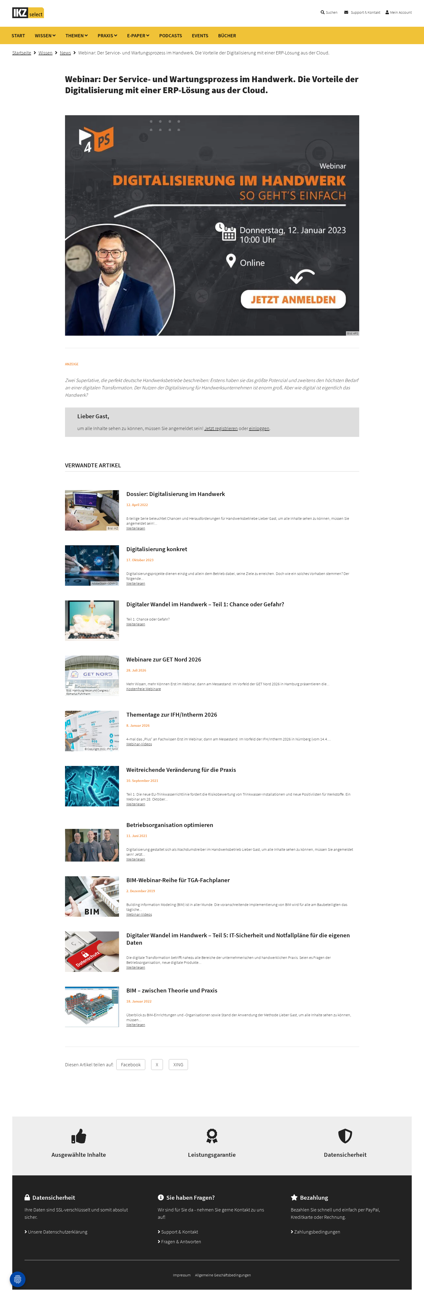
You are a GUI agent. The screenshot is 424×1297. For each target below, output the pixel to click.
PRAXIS (105, 35)
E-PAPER (136, 35)
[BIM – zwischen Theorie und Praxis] (92, 1007)
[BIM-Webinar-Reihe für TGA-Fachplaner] (92, 896)
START (18, 35)
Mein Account (401, 12)
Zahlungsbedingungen (316, 1232)
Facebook (131, 1064)
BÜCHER (227, 35)
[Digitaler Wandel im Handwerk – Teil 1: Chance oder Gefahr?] (92, 620)
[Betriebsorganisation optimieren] (92, 841)
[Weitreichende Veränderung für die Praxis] (92, 786)
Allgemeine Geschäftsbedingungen (223, 1274)
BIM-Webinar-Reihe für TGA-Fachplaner (178, 880)
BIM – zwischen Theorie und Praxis (171, 990)
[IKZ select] (28, 16)
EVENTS (200, 35)
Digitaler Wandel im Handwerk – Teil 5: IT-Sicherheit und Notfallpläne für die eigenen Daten (238, 938)
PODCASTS (170, 35)
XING (178, 1064)
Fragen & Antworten (180, 1241)
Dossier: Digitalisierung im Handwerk (175, 494)
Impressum (182, 1274)
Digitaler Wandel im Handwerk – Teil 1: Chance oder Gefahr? (205, 604)
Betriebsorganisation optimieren (169, 825)
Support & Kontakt (365, 12)
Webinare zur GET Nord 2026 (163, 659)
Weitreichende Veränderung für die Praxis (181, 770)
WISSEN (43, 35)
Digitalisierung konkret (156, 549)
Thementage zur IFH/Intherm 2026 (171, 714)
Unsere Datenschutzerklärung (57, 1232)
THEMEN (75, 35)
